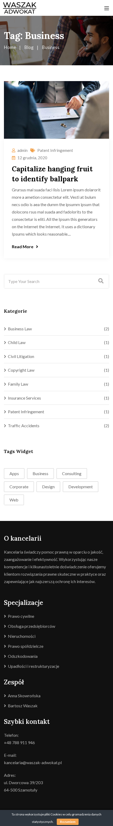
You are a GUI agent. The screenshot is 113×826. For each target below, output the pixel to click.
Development (80, 486)
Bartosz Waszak (23, 705)
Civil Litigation (21, 356)
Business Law (20, 328)
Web (13, 499)
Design (48, 486)
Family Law (18, 383)
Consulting (71, 473)
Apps (14, 473)
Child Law (16, 342)
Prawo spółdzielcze (25, 646)
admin (22, 150)
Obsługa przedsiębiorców (31, 626)
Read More (22, 246)
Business (40, 473)
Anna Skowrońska (24, 695)
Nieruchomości (21, 636)
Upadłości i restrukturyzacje (33, 666)
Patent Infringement (55, 150)
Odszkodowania (23, 656)
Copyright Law (21, 369)
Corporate (18, 486)
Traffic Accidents (23, 425)
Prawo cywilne (21, 616)
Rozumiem (67, 822)
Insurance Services (24, 397)
